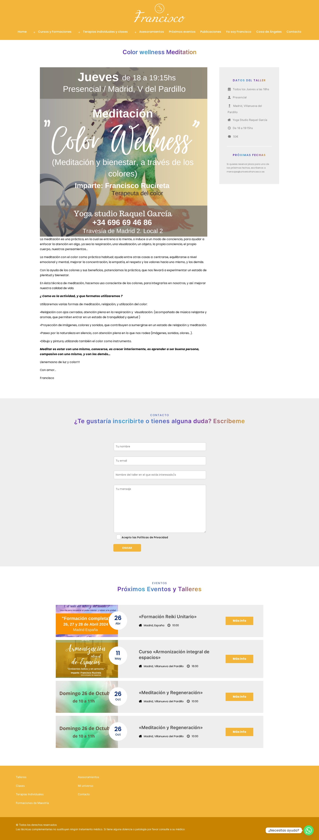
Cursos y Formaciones (54, 32)
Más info (239, 621)
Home (22, 32)
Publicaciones (210, 32)
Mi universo (85, 786)
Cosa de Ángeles (269, 32)
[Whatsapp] (309, 830)
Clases (20, 786)
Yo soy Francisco (238, 32)
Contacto (294, 32)
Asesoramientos (151, 32)
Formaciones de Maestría (32, 803)
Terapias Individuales (30, 794)
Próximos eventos (182, 32)
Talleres (21, 777)
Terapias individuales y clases (105, 32)
